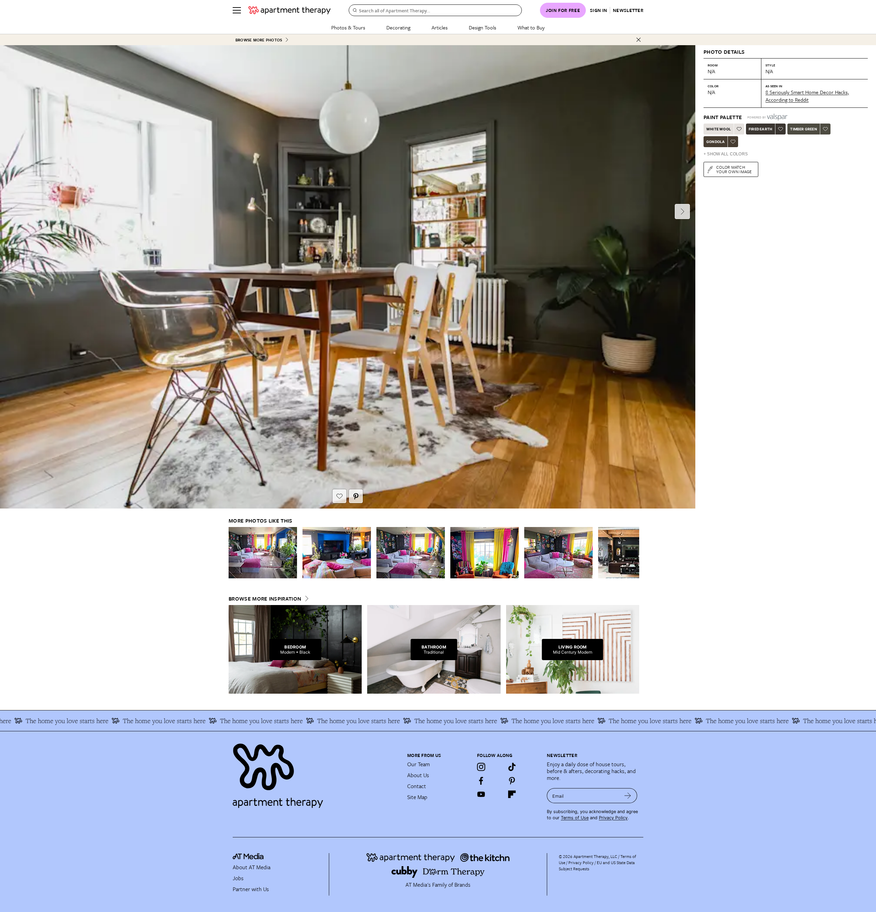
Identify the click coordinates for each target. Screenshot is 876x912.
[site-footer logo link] (248, 857)
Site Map (417, 797)
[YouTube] (481, 794)
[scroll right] (633, 552)
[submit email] (627, 795)
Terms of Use (575, 817)
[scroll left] (234, 552)
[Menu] (237, 10)
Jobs (238, 878)
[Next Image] (682, 211)
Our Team (418, 764)
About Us (418, 775)
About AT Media (251, 867)
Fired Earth (760, 129)
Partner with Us (251, 889)
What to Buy (531, 27)
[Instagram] (481, 767)
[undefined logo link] (289, 10)
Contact (416, 786)
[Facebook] (481, 780)
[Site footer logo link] (316, 772)
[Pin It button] (356, 496)
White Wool (718, 129)
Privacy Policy (613, 817)
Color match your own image (734, 169)
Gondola (715, 142)
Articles (439, 27)
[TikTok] (512, 767)
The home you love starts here (93, 721)
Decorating (398, 27)
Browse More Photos (258, 40)
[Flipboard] (512, 794)
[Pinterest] (512, 780)
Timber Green (803, 129)
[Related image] (263, 552)
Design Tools (482, 27)
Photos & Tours (348, 27)
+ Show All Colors (726, 154)
